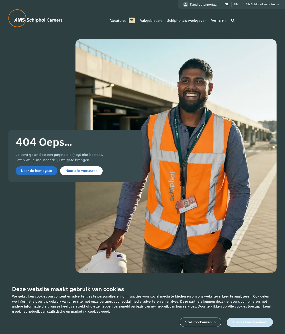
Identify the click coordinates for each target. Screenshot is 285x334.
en (236, 4)
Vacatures (118, 20)
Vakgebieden (151, 20)
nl (227, 4)
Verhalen (218, 20)
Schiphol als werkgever (186, 20)
